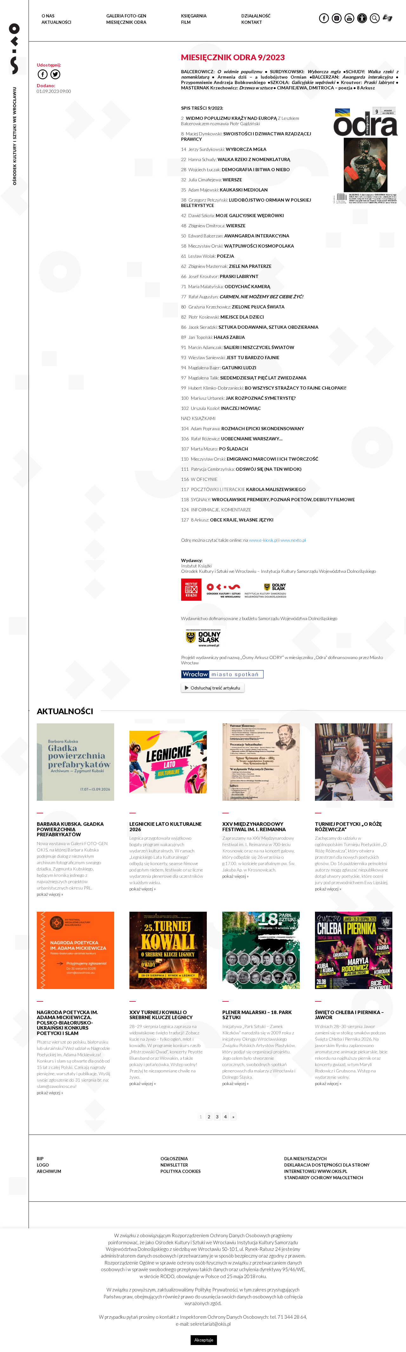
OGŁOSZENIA (174, 1158)
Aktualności (56, 22)
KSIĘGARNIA (193, 15)
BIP (40, 1158)
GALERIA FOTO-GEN (126, 15)
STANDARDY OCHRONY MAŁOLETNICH (323, 1177)
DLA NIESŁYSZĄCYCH (305, 1158)
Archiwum (49, 1171)
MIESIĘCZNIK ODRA (126, 22)
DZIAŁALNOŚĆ (256, 15)
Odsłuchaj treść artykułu (215, 687)
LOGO (43, 1165)
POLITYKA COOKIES (180, 1171)
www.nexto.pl (293, 540)
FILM (186, 22)
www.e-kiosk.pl (263, 540)
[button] (398, 65)
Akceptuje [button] (203, 1339)
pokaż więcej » (50, 894)
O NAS (48, 15)
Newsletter (174, 1165)
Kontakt (251, 22)
